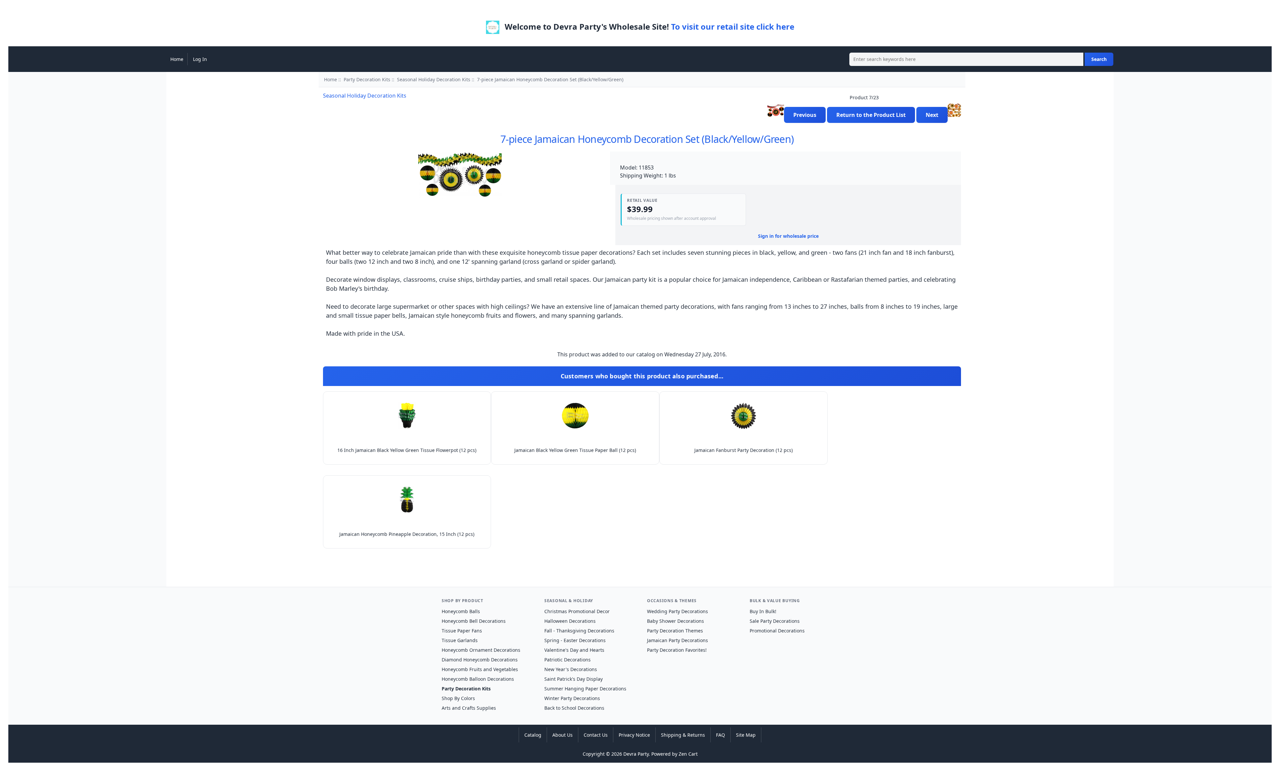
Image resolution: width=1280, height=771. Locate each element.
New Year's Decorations (570, 669)
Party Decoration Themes (675, 630)
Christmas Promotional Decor (577, 611)
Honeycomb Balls (461, 611)
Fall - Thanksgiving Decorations (579, 630)
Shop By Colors (458, 698)
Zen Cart (688, 754)
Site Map (746, 735)
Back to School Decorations (574, 708)
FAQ (720, 735)
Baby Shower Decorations (675, 621)
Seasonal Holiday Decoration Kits (433, 79)
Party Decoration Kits (367, 79)
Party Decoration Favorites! (677, 650)
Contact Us (596, 735)
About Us (562, 735)
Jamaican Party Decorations (677, 640)
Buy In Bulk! (763, 611)
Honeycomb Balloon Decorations (478, 679)
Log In (200, 59)
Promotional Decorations (777, 630)
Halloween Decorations (570, 621)
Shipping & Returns (683, 735)
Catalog (532, 735)
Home (176, 59)
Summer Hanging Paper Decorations (585, 688)
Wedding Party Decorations (677, 611)
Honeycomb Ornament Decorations (481, 650)
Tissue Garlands (460, 640)
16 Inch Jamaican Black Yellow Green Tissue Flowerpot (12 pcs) (406, 450)
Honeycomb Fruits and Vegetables (480, 669)
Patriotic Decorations (567, 659)
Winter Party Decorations (572, 698)
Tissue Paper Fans (462, 630)
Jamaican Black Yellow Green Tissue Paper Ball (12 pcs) (575, 450)
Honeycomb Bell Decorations (474, 621)
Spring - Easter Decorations (575, 640)
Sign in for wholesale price (788, 236)
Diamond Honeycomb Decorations (480, 659)
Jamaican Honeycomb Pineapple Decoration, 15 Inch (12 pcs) (406, 534)
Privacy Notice (634, 735)
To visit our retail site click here (732, 26)
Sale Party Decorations (775, 621)
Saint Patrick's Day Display (573, 679)
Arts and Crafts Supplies (469, 708)
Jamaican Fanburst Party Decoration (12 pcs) (743, 450)
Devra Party (636, 754)
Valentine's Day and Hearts (574, 650)
